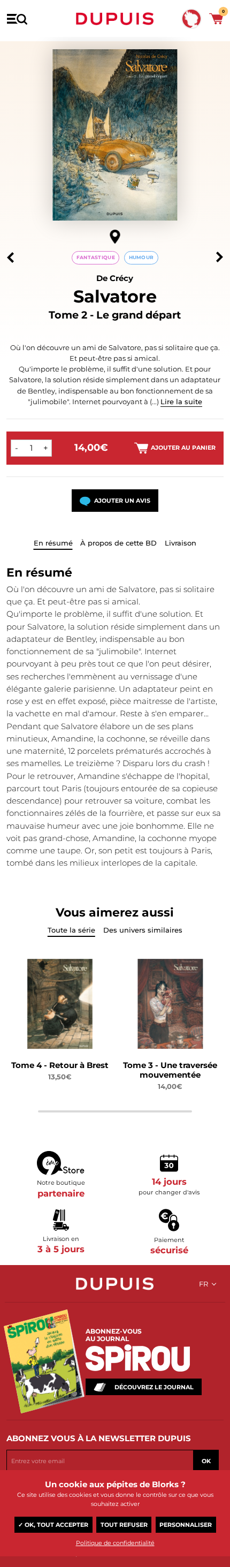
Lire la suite (181, 401)
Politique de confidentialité (115, 1543)
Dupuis (115, 18)
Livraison (180, 543)
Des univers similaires (142, 930)
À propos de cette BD (118, 543)
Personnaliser (185, 1524)
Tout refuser (124, 1524)
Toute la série (71, 930)
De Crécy (114, 278)
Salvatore (115, 296)
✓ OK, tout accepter (53, 1524)
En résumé (53, 543)
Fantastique (95, 257)
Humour (141, 257)
